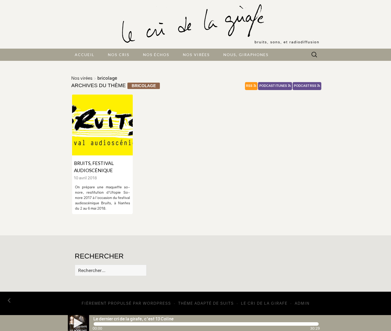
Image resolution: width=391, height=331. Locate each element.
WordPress (157, 303)
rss (249, 86)
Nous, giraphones (246, 54)
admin (302, 303)
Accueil (84, 54)
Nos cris (119, 54)
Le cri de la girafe (264, 303)
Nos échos (156, 54)
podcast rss (305, 86)
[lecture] (78, 323)
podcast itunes (273, 86)
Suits (227, 303)
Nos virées (196, 54)
